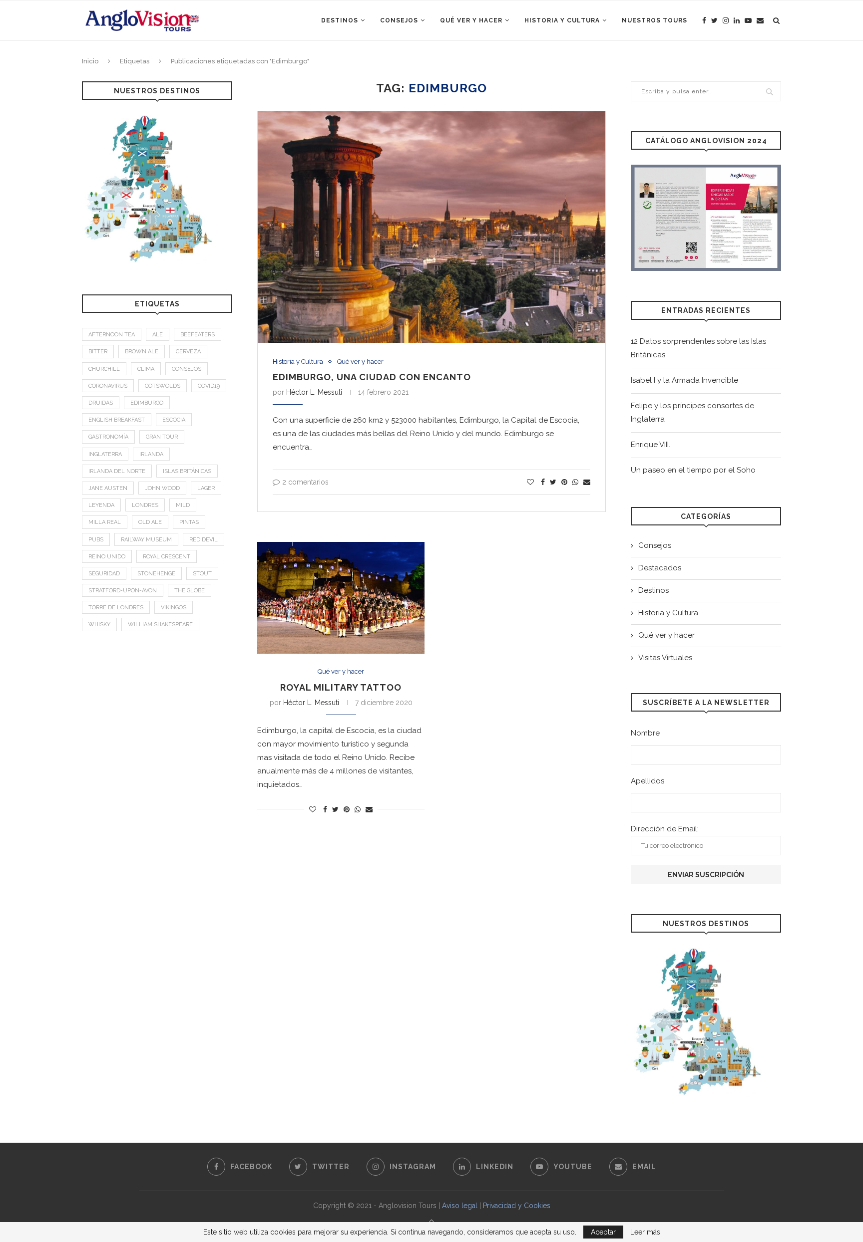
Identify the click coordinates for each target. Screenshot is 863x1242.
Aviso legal (459, 1206)
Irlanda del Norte (116, 471)
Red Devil (203, 539)
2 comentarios (305, 482)
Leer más (645, 1232)
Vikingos (173, 607)
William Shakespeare (160, 624)
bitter (97, 351)
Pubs (95, 539)
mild (183, 505)
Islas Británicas (187, 471)
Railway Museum (146, 539)
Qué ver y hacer (471, 20)
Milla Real (104, 522)
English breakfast (116, 420)
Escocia (173, 420)
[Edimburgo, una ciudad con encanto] (431, 227)
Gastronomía (108, 437)
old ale (150, 522)
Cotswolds (162, 386)
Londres (145, 505)
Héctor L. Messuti (314, 392)
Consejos (399, 20)
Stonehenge (156, 573)
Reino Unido (106, 556)
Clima (145, 369)
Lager (206, 488)
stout (202, 573)
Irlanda (151, 454)
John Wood (162, 488)
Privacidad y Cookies (516, 1206)
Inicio (90, 61)
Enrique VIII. (650, 444)
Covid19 (209, 386)
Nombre (645, 733)
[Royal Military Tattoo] (341, 598)
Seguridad (104, 573)
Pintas (189, 522)
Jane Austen (107, 488)
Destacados (659, 567)
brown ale (141, 351)
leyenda (101, 505)
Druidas (100, 403)
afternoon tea (111, 334)
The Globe (189, 590)
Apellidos (647, 780)
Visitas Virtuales (665, 657)
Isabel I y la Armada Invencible (684, 380)
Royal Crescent (166, 556)
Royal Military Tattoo (341, 687)
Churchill (104, 369)
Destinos (339, 20)
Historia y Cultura (562, 20)
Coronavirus (107, 386)
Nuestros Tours (654, 20)
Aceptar (603, 1232)
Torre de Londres (115, 607)
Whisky (99, 624)
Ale (157, 334)
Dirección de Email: (665, 828)
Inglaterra (105, 454)
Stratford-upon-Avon (122, 590)
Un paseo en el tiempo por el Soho (693, 470)
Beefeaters (197, 334)
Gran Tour (162, 437)
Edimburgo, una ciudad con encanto (372, 377)
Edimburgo (146, 403)
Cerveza (188, 351)
